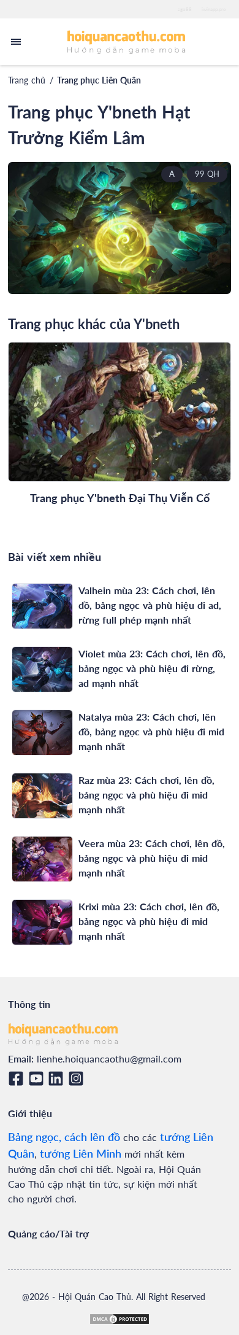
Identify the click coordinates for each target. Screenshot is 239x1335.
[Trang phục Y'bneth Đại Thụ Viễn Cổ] (119, 412)
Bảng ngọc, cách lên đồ (64, 1136)
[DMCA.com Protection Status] (119, 1319)
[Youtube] (38, 1078)
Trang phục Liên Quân (99, 80)
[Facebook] (18, 1078)
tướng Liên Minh (80, 1153)
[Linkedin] (58, 1078)
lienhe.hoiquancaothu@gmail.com (109, 1058)
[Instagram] (78, 1078)
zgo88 (185, 9)
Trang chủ (26, 80)
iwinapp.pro (214, 9)
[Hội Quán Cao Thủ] (126, 41)
